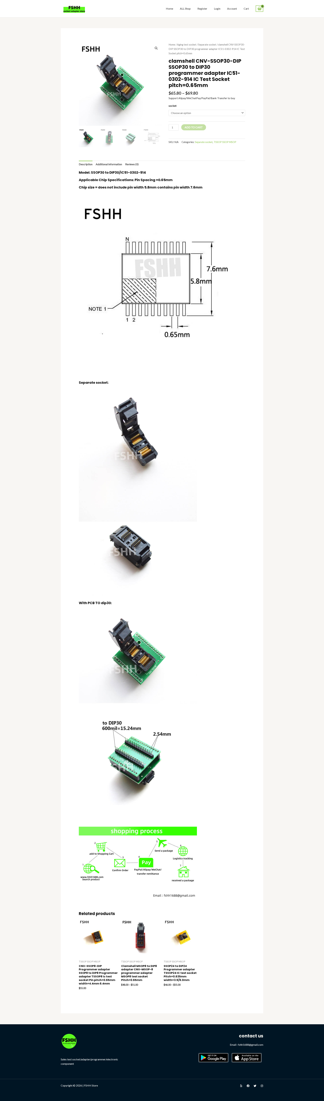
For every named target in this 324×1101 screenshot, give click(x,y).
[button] (156, 48)
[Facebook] (248, 1085)
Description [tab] (85, 164)
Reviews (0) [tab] (132, 164)
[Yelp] (241, 1085)
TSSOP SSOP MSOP (225, 142)
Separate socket (207, 44)
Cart (246, 8)
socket (173, 105)
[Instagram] (262, 1085)
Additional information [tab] (109, 164)
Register (202, 8)
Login (217, 8)
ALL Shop (185, 8)
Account (232, 8)
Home (169, 8)
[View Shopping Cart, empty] (259, 8)
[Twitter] (255, 1085)
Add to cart (194, 127)
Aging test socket (186, 44)
